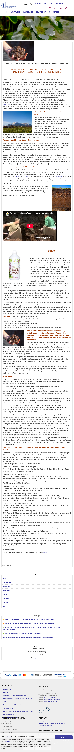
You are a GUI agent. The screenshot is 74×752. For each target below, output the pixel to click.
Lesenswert (6, 590)
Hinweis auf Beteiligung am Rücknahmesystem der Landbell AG (18, 712)
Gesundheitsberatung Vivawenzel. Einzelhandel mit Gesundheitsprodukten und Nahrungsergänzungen (51, 723)
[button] (50, 8)
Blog (5, 12)
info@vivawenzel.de (39, 658)
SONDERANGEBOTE (57, 3)
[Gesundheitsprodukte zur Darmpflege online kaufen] (9, 5)
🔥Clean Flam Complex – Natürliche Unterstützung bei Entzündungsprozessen (28, 623)
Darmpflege (15, 12)
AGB (4, 702)
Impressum (7, 689)
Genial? (5, 594)
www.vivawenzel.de (50, 697)
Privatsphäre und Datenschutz (13, 705)
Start (4, 578)
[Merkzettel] (61, 8)
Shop (4, 606)
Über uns (5, 602)
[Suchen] (70, 565)
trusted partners (8, 741)
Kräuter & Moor (43, 12)
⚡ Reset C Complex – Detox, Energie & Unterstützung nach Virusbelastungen (28, 619)
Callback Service (8, 708)
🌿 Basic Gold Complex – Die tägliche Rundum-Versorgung (22, 633)
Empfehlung (7, 586)
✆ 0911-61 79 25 (40, 3)
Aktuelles (6, 598)
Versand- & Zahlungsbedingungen (14, 695)
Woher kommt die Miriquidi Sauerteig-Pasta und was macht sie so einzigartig (28, 637)
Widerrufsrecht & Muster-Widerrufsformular (17, 698)
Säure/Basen (28, 12)
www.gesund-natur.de (50, 701)
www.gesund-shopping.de (52, 699)
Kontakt (6, 692)
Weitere (56, 12)
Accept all (63, 737)
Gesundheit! (7, 582)
